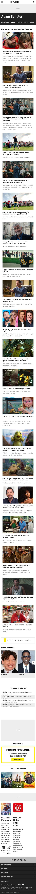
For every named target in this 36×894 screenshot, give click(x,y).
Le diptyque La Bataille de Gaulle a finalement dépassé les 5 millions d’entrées (17, 705)
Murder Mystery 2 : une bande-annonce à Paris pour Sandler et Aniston (16, 566)
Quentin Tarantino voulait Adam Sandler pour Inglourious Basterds (18, 598)
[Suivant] (33, 662)
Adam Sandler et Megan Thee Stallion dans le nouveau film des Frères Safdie (18, 507)
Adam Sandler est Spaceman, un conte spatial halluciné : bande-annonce (16, 360)
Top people (4, 872)
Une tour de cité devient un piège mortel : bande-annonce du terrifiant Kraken (18, 701)
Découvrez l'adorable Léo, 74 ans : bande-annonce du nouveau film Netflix (17, 449)
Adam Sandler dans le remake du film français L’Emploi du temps (15, 86)
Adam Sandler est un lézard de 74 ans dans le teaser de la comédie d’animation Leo (18, 479)
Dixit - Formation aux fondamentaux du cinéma (18, 888)
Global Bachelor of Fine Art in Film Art (23, 887)
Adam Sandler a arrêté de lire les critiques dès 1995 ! (17, 626)
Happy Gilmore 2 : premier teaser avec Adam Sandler (18, 270)
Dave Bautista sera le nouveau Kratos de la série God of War (17, 697)
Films (32, 22)
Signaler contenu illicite (15, 892)
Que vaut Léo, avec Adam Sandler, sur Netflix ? (18, 417)
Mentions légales (5, 892)
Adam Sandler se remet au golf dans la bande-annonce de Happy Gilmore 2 (16, 213)
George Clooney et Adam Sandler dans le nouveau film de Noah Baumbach (16, 243)
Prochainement (6, 864)
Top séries (4, 868)
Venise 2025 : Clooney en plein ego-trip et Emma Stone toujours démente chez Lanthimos (17, 119)
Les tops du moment (7, 876)
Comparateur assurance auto (7, 887)
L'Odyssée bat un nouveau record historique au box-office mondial (17, 693)
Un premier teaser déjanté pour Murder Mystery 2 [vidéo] (16, 536)
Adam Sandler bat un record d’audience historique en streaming (16, 153)
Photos (19, 22)
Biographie (5, 22)
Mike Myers (4, 674)
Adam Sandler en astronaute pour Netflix (16, 388)
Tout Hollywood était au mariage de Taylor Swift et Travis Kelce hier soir (17, 52)
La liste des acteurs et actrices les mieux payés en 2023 (16, 330)
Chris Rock (21, 674)
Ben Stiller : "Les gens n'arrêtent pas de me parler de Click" (17, 300)
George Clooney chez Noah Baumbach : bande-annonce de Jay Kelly (16, 181)
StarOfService (4, 888)
